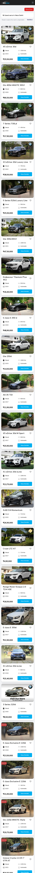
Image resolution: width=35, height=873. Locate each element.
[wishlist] (30, 46)
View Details (25, 59)
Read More (29, 19)
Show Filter (29, 9)
